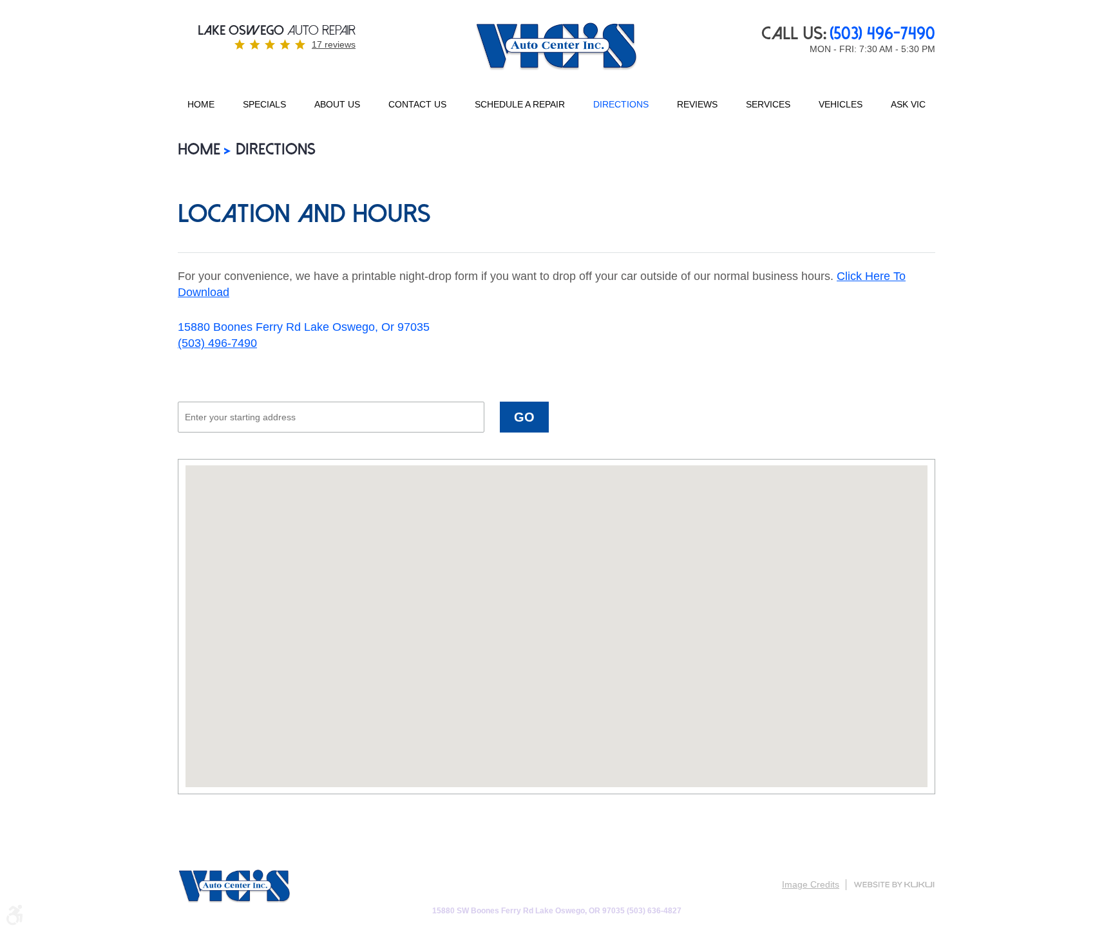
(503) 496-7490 (217, 343)
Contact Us (417, 104)
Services (768, 104)
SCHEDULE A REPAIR (520, 104)
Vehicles (840, 104)
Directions (621, 104)
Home (200, 104)
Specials (264, 104)
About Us (337, 104)
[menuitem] (200, 104)
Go (524, 417)
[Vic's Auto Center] (556, 47)
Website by (894, 885)
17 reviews (334, 44)
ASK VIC (908, 104)
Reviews (697, 104)
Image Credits (810, 884)
